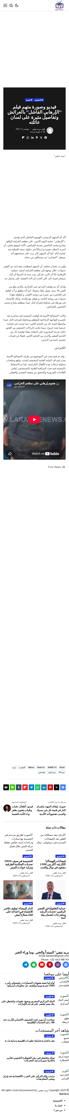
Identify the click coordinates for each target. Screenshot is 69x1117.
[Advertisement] (34, 46)
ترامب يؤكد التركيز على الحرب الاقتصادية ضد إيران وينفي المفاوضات (29, 1077)
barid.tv (41, 767)
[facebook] (66, 964)
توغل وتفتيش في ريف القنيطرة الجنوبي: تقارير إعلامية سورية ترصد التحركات (31, 1059)
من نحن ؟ (58, 1110)
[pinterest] (50, 964)
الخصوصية (57, 1100)
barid (62, 767)
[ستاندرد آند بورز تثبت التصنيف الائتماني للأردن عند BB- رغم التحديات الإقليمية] (63, 1018)
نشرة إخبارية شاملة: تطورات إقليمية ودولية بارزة (30, 1040)
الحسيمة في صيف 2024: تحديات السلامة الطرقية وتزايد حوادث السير (18, 864)
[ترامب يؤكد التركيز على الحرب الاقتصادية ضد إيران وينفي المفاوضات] (63, 1075)
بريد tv (61, 772)
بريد (14, 767)
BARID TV (52, 767)
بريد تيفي (36, 129)
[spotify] (33, 964)
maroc (31, 767)
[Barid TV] (62, 943)
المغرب (22, 767)
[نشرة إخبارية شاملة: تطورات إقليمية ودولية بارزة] (63, 1038)
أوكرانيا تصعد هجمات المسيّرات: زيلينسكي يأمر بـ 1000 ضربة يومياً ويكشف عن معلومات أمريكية (30, 984)
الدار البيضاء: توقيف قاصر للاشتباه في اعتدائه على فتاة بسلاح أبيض (18, 911)
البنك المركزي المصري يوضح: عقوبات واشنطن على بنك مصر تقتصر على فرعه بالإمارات (28, 1002)
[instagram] (58, 964)
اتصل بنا (58, 1105)
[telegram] (25, 964)
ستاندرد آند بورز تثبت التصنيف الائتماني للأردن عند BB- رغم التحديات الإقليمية (29, 1021)
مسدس (42, 772)
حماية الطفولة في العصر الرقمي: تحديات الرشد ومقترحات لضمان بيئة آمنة (52, 912)
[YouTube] (42, 964)
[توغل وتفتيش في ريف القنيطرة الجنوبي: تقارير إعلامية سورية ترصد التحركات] (63, 1056)
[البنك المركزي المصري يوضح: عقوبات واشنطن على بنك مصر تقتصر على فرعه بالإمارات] (63, 1000)
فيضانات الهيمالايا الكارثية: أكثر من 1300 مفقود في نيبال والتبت (53, 864)
